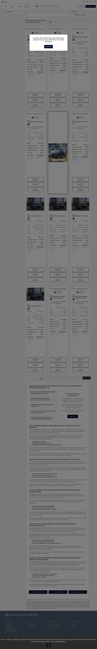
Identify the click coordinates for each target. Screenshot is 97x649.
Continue (48, 46)
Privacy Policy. (62, 641)
